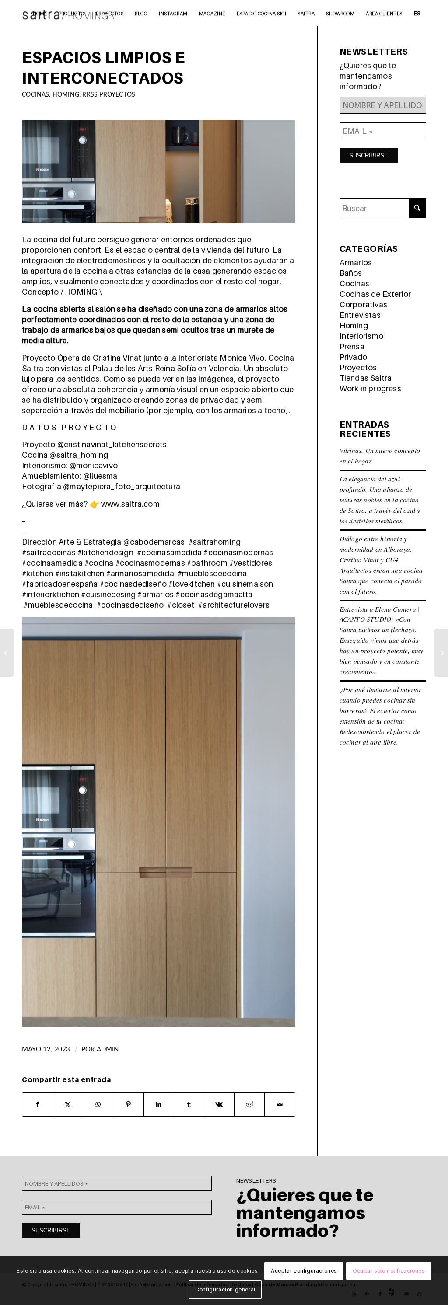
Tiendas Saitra (366, 378)
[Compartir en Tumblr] (189, 1104)
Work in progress (370, 388)
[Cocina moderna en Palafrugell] (441, 653)
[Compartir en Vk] (219, 1104)
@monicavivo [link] (94, 465)
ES (417, 13)
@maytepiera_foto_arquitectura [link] (121, 486)
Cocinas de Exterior (375, 294)
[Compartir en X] (68, 1104)
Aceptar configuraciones (304, 1270)
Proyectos (358, 367)
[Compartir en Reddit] (249, 1104)
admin (108, 1049)
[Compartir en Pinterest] (128, 1104)
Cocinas (35, 94)
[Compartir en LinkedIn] (159, 1104)
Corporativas (363, 304)
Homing (65, 94)
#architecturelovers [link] (234, 604)
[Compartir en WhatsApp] (98, 1104)
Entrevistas (360, 315)
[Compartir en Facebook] (37, 1104)
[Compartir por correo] (279, 1104)
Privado (353, 357)
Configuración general (225, 1289)
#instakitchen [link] (80, 573)
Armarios (356, 262)
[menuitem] (40, 13)
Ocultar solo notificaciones (388, 1270)
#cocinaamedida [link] (52, 562)
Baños (351, 273)
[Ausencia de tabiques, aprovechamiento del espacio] (7, 653)
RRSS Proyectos (108, 94)
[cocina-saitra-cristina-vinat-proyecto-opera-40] (158, 171)
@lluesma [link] (100, 475)
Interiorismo (361, 336)
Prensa (352, 346)
